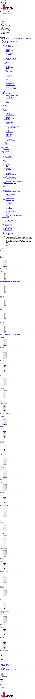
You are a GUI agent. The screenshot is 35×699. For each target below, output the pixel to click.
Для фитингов (8, 137)
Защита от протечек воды (6, 93)
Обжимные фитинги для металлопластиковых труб (14, 215)
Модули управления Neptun (10, 97)
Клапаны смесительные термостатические (12, 206)
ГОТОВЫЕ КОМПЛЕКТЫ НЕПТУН (12, 95)
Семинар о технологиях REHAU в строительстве (11, 239)
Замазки (5, 152)
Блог (30, 38)
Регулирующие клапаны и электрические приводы (12, 201)
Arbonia (5, 159)
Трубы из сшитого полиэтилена (11, 211)
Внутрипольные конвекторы (6, 664)
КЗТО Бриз (7, 102)
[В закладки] (4, 324)
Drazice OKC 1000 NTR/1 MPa (5, 413)
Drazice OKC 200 (3, 545)
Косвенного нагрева (7, 44)
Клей (5, 153)
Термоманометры (8, 61)
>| (2, 659)
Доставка (5, 38)
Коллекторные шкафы (9, 57)
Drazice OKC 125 (3, 426)
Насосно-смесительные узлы (10, 172)
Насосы (5, 138)
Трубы (5, 74)
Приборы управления (7, 142)
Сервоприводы (8, 204)
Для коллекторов (8, 130)
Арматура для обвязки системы (11, 52)
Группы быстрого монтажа (10, 118)
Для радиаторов (8, 135)
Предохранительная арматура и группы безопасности (12, 191)
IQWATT (7, 165)
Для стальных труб (9, 86)
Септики (7, 51)
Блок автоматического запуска (10, 218)
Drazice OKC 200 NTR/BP (4, 571)
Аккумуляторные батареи (8, 225)
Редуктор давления (9, 208)
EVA (6, 100)
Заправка (5, 92)
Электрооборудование (5, 217)
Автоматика (6, 109)
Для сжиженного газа (9, 120)
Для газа (7, 80)
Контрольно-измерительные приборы (10, 59)
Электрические (6, 112)
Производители (4, 673)
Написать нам (4, 675)
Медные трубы (6, 236)
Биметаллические (6, 149)
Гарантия (9, 38)
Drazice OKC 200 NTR (3, 558)
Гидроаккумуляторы (9, 169)
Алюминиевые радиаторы (10, 200)
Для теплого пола (8, 136)
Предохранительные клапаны (10, 194)
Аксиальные (8, 213)
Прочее (5, 154)
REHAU (7, 166)
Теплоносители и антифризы (8, 157)
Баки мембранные (7, 168)
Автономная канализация (6, 40)
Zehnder (5, 160)
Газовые (5, 110)
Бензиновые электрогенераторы (9, 221)
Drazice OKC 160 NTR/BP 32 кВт (5, 505)
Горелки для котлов (7, 119)
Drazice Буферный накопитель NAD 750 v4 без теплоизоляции (10, 321)
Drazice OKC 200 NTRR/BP (4, 611)
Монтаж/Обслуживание (16, 38)
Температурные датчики (9, 145)
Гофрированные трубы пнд (10, 210)
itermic (7, 101)
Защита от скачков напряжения (9, 222)
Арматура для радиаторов (10, 53)
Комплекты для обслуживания (10, 219)
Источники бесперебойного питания (9, 223)
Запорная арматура (9, 54)
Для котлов (7, 131)
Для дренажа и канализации (10, 140)
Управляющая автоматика (10, 198)
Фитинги (5, 82)
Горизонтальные (6, 90)
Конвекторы (6, 182)
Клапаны (7, 55)
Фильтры (5, 78)
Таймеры (7, 144)
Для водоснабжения (9, 48)
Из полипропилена (9, 123)
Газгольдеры (4, 89)
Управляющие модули (9, 146)
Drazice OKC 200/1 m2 (3, 268)
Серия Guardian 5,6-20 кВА (8, 228)
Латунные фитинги (9, 214)
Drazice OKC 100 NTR (3, 360)
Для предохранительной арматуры (11, 133)
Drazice (3, 248)
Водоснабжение (4, 47)
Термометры (8, 62)
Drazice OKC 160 (3, 479)
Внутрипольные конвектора (8, 233)
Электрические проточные (8, 45)
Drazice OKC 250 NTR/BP (4, 637)
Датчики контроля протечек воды (11, 96)
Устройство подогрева (9, 220)
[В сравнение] (5, 324)
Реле (6, 143)
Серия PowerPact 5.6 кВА (8, 230)
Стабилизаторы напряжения (8, 224)
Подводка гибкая (6, 190)
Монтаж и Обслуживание (6, 665)
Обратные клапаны (9, 193)
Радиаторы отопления (5, 147)
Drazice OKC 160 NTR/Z (4, 518)
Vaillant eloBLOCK (9, 114)
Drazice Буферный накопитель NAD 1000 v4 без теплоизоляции (10, 294)
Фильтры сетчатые (9, 196)
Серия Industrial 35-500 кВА (8, 229)
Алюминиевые (6, 148)
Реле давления (8, 195)
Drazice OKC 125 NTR (3, 439)
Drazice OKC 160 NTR (3, 492)
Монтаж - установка (7, 91)
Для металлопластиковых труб (10, 85)
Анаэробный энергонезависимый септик (10, 41)
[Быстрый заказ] (4, 390)
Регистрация (4, 2)
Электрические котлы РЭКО (10, 115)
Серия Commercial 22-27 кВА (8, 227)
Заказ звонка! (7, 13)
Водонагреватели (5, 42)
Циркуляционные (8, 189)
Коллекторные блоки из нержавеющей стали (13, 179)
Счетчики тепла (8, 72)
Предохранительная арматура (8, 65)
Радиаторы (5, 199)
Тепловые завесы (6, 106)
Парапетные (6, 105)
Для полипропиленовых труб (10, 125)
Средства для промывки (8, 156)
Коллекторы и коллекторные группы (9, 177)
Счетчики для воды (9, 71)
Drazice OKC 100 (3, 347)
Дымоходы (5, 121)
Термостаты (8, 197)
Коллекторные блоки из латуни (11, 178)
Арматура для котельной (8, 116)
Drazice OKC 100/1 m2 (3, 400)
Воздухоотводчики (9, 66)
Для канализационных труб (10, 83)
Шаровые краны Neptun (9, 98)
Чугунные (5, 150)
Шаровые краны (8, 176)
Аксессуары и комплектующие (9, 167)
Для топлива (8, 49)
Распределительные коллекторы (11, 58)
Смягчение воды (6, 155)
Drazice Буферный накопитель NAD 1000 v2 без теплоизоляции (10, 281)
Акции (27, 38)
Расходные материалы (5, 151)
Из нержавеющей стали (9, 122)
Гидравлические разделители (10, 171)
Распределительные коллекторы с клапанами (13, 180)
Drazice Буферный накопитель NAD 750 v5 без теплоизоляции (10, 334)
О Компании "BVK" (5, 668)
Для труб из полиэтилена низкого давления (12, 87)
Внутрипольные (6, 99)
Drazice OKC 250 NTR (3, 624)
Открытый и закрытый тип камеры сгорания (9, 669)
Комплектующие (6, 163)
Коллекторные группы (9, 56)
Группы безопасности (9, 67)
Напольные (6, 104)
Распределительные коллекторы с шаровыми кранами (14, 181)
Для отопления (8, 76)
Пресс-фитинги (8, 216)
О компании (23, 38)
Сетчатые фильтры (9, 69)
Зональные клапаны (9, 202)
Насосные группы (8, 173)
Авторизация (4, 3)
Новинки (3, 231)
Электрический (6, 107)
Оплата (2, 38)
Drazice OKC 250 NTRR (4, 650)
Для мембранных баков (9, 132)
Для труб (7, 73)
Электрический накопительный (9, 46)
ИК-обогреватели (6, 103)
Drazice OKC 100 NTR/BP (4, 373)
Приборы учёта (6, 70)
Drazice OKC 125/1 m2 (3, 466)
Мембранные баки (7, 63)
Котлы (3, 108)
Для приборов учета (9, 134)
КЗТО (5, 161)
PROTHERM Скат (9, 113)
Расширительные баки (9, 50)
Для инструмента (8, 129)
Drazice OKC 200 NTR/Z (4, 584)
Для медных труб (8, 84)
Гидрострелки (8, 117)
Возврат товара (4, 676)
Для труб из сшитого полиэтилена (11, 88)
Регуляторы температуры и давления (9, 205)
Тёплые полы (4, 162)
